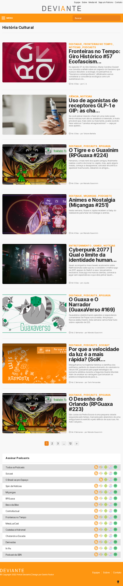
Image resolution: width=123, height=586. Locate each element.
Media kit (93, 2)
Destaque (75, 44)
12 (70, 443)
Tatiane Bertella (89, 133)
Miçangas (90, 196)
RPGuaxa (105, 146)
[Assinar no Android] (105, 468)
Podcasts (89, 47)
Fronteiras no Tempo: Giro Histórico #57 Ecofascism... (94, 56)
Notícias (75, 47)
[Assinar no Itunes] (110, 468)
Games (97, 245)
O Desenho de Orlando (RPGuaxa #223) (91, 404)
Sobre (84, 2)
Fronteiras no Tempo (98, 44)
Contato (118, 2)
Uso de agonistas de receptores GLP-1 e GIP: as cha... (93, 105)
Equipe (77, 2)
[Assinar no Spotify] (115, 468)
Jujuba (86, 283)
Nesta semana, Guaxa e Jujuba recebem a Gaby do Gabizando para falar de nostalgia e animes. (92, 211)
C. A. (85, 84)
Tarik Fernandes (94, 382)
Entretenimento (80, 245)
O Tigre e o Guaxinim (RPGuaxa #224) (93, 152)
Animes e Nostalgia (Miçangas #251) (92, 202)
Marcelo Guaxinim (90, 183)
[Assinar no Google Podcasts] (100, 468)
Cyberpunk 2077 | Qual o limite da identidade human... (93, 255)
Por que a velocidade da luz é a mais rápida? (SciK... (94, 354)
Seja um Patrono (105, 2)
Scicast (104, 345)
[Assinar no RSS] (95, 468)
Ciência (73, 96)
